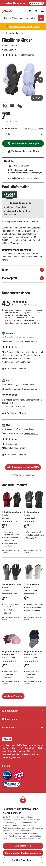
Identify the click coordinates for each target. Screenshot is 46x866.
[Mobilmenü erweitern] (42, 11)
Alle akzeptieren (23, 846)
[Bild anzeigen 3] (19, 106)
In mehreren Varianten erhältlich (11, 551)
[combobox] (23, 18)
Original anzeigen (31, 341)
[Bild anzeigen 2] (12, 106)
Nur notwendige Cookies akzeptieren (23, 853)
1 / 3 (35, 98)
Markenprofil (9, 278)
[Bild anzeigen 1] (5, 106)
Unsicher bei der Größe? (34, 129)
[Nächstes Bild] (40, 80)
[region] (23, 829)
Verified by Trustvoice (21, 475)
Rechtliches (8, 727)
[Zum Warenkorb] (36, 11)
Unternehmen (9, 719)
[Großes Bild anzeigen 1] (23, 80)
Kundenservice (10, 710)
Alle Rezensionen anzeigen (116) (23, 467)
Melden (22, 369)
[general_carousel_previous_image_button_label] (6, 80)
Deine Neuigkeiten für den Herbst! (24, 26)
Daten (5, 270)
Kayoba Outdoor (9, 46)
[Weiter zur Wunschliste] (30, 11)
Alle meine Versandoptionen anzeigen (23, 178)
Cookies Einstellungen (23, 860)
